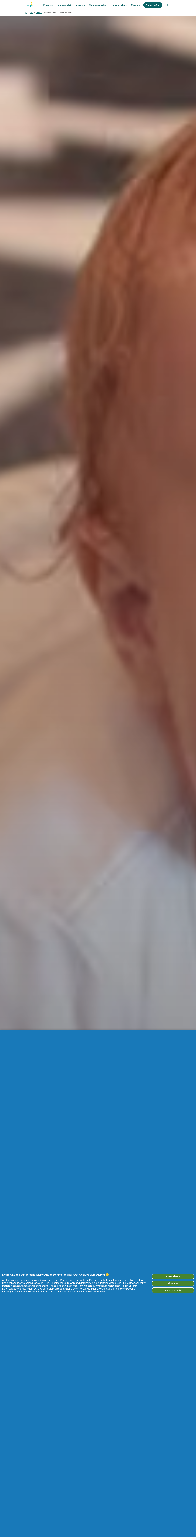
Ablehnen (173, 1283)
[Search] (167, 5)
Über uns (135, 5)
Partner (64, 1280)
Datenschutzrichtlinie (13, 1289)
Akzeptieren (173, 1276)
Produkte (48, 5)
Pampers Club (64, 5)
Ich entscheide (172, 1290)
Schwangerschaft (98, 5)
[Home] (30, 4)
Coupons (80, 5)
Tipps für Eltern (119, 5)
